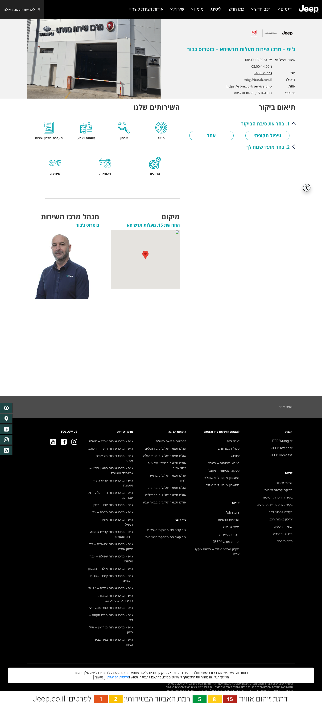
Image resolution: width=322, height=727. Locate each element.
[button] (284, 9)
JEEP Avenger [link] (282, 448)
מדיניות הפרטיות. (118, 677)
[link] (308, 9)
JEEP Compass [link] (281, 455)
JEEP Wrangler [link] (282, 441)
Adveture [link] (232, 512)
